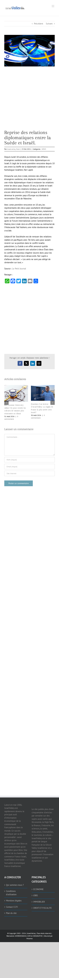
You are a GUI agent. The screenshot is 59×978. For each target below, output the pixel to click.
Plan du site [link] (11, 913)
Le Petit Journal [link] (19, 268)
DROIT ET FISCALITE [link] (42, 908)
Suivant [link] (49, 23)
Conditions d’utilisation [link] (11, 893)
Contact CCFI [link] (12, 907)
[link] (15, 7)
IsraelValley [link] (31, 933)
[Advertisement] (29, 100)
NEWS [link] (44, 149)
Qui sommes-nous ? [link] (15, 885)
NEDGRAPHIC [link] (38, 936)
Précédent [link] (38, 23)
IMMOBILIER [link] (39, 901)
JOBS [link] (35, 895)
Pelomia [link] (29, 938)
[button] (6, 403)
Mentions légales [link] (13, 900)
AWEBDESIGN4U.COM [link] (23, 936)
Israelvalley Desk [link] (13, 149)
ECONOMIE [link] (38, 889)
